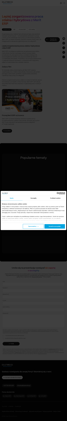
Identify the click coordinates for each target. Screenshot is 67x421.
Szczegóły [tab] (34, 198)
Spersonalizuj (32, 226)
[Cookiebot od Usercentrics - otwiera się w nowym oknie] (58, 193)
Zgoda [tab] (11, 198)
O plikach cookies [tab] (55, 198)
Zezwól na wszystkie (55, 226)
